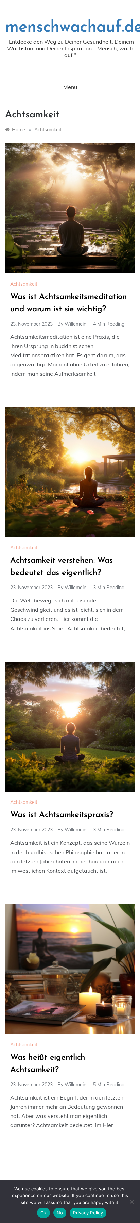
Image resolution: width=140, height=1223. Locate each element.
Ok (43, 1213)
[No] (131, 1201)
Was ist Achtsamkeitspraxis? (61, 815)
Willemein (75, 324)
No (60, 1213)
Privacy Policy (88, 1213)
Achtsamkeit (23, 284)
